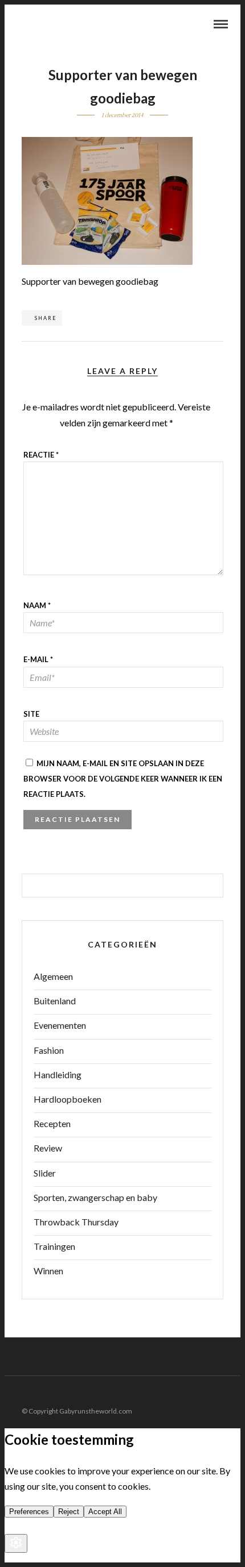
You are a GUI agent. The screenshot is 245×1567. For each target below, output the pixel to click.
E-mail (38, 659)
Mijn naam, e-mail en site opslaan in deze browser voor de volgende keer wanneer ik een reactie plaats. (122, 779)
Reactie (41, 454)
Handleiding (57, 1074)
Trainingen (54, 1246)
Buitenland (55, 1000)
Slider (45, 1172)
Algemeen (53, 976)
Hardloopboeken (67, 1099)
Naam (37, 605)
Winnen (48, 1270)
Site (31, 713)
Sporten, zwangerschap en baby (95, 1197)
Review (48, 1147)
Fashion (49, 1050)
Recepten (52, 1123)
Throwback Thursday (76, 1221)
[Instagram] (233, 1393)
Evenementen (60, 1025)
